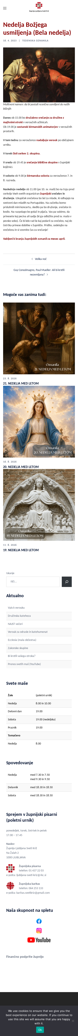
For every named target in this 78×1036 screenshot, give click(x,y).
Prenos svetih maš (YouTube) (24, 664)
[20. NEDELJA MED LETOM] (39, 421)
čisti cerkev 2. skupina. (26, 153)
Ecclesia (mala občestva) (22, 640)
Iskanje (10, 573)
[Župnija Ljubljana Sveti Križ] (39, 8)
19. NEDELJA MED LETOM (21, 550)
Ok (40, 1029)
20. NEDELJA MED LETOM (21, 467)
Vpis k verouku (16, 607)
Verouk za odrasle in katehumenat (28, 632)
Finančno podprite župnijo (25, 957)
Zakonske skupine (18, 648)
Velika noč (41, 259)
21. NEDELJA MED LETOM (21, 383)
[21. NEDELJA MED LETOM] (39, 338)
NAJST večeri (15, 624)
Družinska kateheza (19, 616)
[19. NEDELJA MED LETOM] (39, 504)
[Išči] (67, 582)
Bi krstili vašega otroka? (21, 656)
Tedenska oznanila (35, 41)
